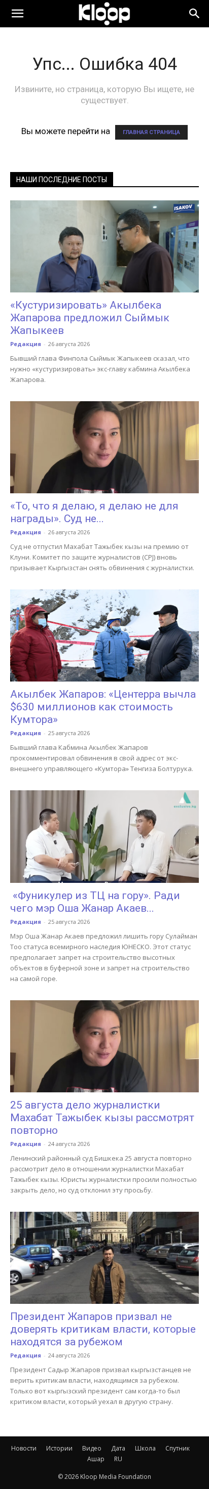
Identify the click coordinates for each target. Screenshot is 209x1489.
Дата (118, 1448)
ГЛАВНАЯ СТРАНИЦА (151, 132)
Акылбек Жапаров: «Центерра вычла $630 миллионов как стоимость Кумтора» (103, 707)
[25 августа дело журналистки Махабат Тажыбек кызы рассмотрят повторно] (104, 1046)
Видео (91, 1448)
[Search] (195, 13)
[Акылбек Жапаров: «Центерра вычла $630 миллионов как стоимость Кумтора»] (104, 635)
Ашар (95, 1459)
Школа (145, 1448)
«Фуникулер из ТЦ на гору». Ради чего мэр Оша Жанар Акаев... (95, 901)
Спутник (177, 1448)
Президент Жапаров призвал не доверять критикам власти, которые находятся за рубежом (103, 1329)
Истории (59, 1448)
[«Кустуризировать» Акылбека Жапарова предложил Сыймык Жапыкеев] (104, 246)
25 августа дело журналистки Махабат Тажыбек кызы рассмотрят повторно (102, 1117)
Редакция (25, 344)
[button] (17, 13)
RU (118, 1459)
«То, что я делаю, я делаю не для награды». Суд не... (94, 512)
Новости (24, 1448)
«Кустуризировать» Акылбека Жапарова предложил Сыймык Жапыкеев (89, 317)
